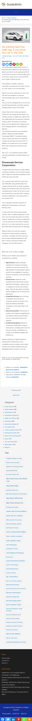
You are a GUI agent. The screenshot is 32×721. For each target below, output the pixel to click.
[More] (21, 64)
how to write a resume (14, 536)
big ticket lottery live (12, 490)
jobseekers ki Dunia (12, 548)
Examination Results (11, 415)
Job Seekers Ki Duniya (15, 553)
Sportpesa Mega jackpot (13, 600)
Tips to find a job (11, 638)
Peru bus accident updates (14, 581)
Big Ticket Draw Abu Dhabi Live (16, 480)
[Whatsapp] (17, 64)
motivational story (12, 569)
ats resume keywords (12, 474)
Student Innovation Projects (14, 626)
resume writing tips (12, 597)
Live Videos (8, 427)
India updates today (13, 541)
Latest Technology (12, 565)
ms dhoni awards (11, 573)
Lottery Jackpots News (12, 430)
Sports (7, 439)
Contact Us (5, 660)
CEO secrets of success (14, 520)
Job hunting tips (11, 545)
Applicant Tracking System (14, 466)
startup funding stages (12, 618)
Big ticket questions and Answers (16, 494)
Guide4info (14, 4)
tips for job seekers (13, 634)
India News (8, 421)
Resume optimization (13, 592)
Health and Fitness (10, 418)
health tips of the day (12, 527)
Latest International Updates (15, 561)
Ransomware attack (12, 585)
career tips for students (14, 516)
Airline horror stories (12, 462)
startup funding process (13, 614)
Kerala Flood (9, 557)
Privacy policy (6, 658)
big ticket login (12, 486)
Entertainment (9, 412)
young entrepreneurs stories (16, 642)
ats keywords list (11, 470)
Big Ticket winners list (14, 503)
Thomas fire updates (12, 629)
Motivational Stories (11, 433)
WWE (6, 447)
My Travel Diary (12, 577)
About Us (4, 663)
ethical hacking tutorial (13, 524)
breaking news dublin (12, 507)
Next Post (16, 395)
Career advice (9, 406)
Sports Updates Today (13, 604)
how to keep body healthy (16, 532)
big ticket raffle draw (14, 498)
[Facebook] (3, 64)
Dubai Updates (7, 56)
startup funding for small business (14, 610)
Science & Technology (11, 436)
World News (8, 444)
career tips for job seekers (16, 511)
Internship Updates (10, 424)
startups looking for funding (14, 622)
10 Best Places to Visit (14, 458)
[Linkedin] (10, 64)
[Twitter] (7, 64)
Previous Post (16, 390)
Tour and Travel (17, 56)
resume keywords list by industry (16, 588)
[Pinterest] (14, 64)
